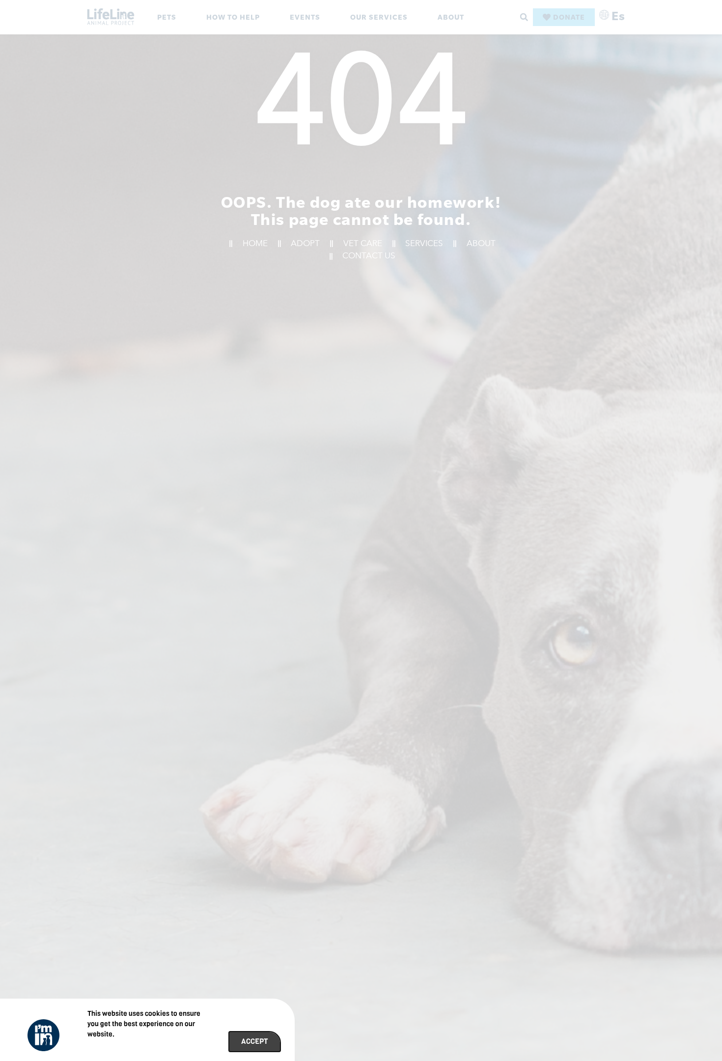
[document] (361, 530)
